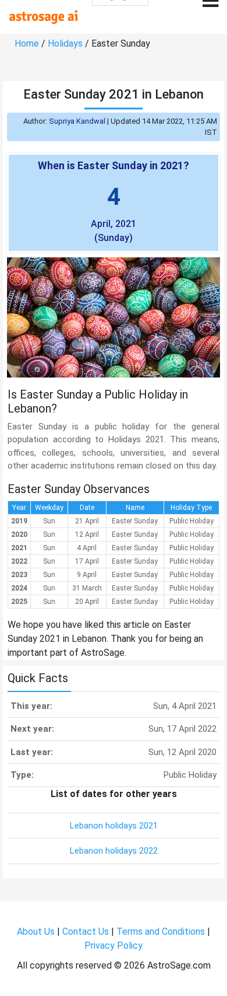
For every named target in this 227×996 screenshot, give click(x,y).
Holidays (65, 43)
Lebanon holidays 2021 (114, 825)
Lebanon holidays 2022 (114, 850)
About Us (36, 931)
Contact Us (85, 931)
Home (27, 43)
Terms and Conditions (160, 931)
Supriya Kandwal (77, 121)
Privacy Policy (113, 945)
